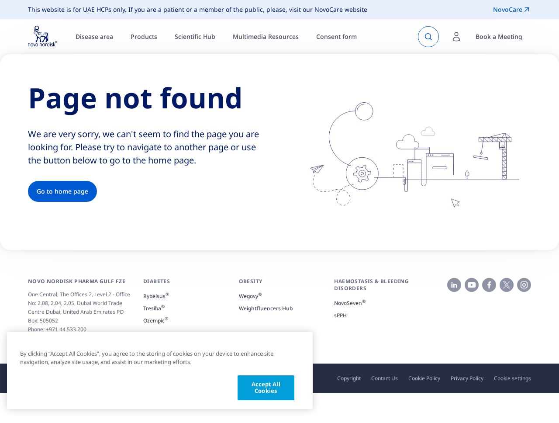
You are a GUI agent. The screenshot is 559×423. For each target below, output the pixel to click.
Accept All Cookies (266, 387)
